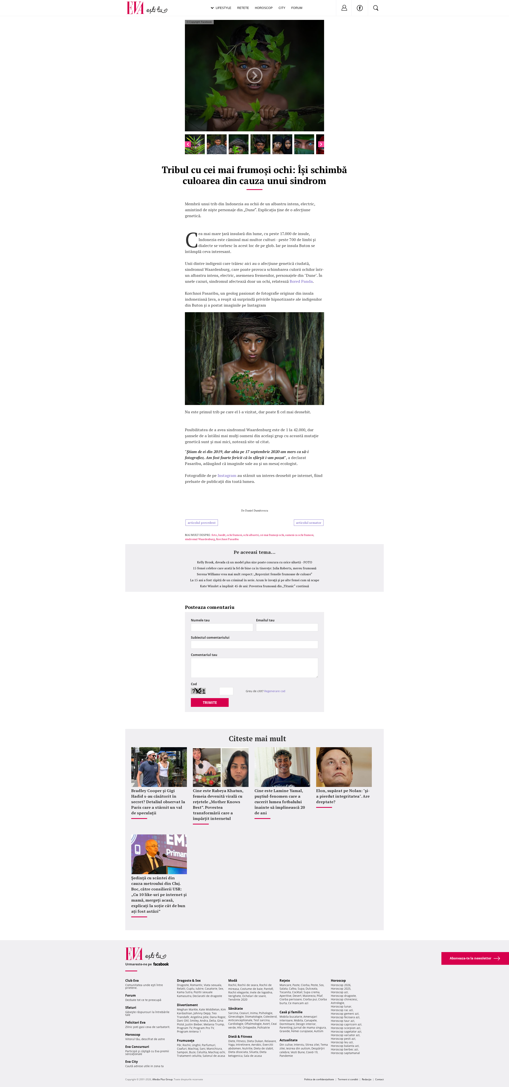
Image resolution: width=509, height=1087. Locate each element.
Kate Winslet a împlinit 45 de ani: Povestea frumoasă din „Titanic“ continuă (254, 586)
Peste (314, 985)
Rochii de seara (248, 985)
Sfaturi (130, 1007)
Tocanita (285, 992)
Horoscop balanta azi (345, 1046)
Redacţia (366, 1079)
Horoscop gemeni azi (345, 1013)
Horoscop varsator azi (345, 1035)
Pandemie (286, 1056)
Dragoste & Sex (189, 980)
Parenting (286, 1027)
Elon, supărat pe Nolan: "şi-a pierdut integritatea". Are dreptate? (343, 796)
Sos (321, 985)
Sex (221, 988)
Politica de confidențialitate (319, 1079)
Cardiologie (235, 1024)
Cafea (292, 988)
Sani (202, 1048)
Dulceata (311, 988)
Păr (179, 1045)
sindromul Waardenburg (200, 539)
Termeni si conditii (348, 1079)
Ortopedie (249, 1027)
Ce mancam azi (298, 1003)
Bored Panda (301, 281)
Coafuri (182, 1048)
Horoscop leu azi (342, 1042)
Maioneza (309, 996)
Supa (301, 988)
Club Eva (132, 980)
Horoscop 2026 (341, 985)
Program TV (184, 1028)
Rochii (187, 1045)
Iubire (200, 988)
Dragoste (183, 985)
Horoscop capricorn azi (346, 1024)
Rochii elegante (238, 992)
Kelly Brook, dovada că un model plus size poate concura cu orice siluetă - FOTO (254, 562)
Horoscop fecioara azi (345, 1017)
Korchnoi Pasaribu (227, 539)
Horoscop (264, 8)
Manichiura (214, 1048)
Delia (212, 1020)
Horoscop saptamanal (345, 1053)
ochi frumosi (234, 535)
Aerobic (256, 1044)
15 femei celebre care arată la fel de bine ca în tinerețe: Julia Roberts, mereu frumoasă (254, 568)
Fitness (241, 1041)
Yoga (231, 1044)
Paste (296, 985)
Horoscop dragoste (343, 996)
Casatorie (211, 988)
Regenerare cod (274, 691)
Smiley (194, 1020)
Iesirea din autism (298, 1048)
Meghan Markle (187, 1009)
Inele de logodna (261, 992)
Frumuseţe (185, 1040)
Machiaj (193, 1048)
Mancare (285, 985)
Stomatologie (253, 1016)
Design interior (306, 1024)
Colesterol (270, 1016)
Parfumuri (208, 1045)
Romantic (196, 985)
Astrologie (337, 1003)
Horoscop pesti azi (343, 1038)
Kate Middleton (209, 1009)
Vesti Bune (298, 1052)
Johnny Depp (202, 1013)
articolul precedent (202, 522)
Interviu (299, 1044)
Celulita (202, 1052)
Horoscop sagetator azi (346, 1031)
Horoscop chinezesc (344, 999)
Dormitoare (287, 1024)
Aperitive (285, 996)
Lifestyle (223, 8)
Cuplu (190, 988)
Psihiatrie (263, 1027)
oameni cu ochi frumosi (299, 535)
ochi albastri (251, 535)
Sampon (182, 1052)
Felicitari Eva (135, 1022)
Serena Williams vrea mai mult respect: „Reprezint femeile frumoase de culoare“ (254, 574)
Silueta (253, 1052)
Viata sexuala (212, 985)
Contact (379, 1079)
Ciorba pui (310, 999)
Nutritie (247, 1048)
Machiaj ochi (216, 1052)
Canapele (310, 1020)
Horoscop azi (339, 992)
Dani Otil (183, 1020)
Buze (192, 1052)
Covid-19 (312, 1052)
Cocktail (297, 992)
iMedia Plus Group (162, 1079)
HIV (239, 1027)
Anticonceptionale (240, 1020)
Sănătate (235, 1008)
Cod (194, 684)
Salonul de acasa (214, 1056)
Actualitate (288, 1040)
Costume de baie (251, 989)
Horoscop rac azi (342, 1010)
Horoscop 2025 (341, 988)
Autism (318, 1031)
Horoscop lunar (341, 1006)
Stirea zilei (312, 1044)
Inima (254, 1013)
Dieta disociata (238, 1052)
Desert (297, 996)
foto (214, 535)
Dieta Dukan (255, 1041)
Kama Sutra (184, 992)
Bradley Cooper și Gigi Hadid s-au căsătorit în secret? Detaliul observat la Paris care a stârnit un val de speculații (158, 802)
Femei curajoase (302, 1031)
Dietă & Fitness (240, 1036)
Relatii (181, 988)
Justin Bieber (193, 1024)
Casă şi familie (291, 1012)
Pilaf (319, 996)
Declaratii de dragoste (207, 996)
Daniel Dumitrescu (256, 510)
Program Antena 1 (189, 1031)
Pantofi (268, 989)
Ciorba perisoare (291, 999)
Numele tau (200, 620)
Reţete (285, 980)
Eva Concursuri (137, 1046)
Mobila (298, 1020)
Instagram (227, 475)
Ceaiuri (244, 1013)
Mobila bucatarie (291, 1016)
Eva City (131, 1061)
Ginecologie (236, 1016)
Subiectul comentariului (210, 637)
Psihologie (265, 1013)
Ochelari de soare (254, 996)
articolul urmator (308, 522)
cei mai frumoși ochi (272, 535)
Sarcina (233, 1013)
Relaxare (270, 1041)
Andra (204, 1020)
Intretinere (243, 1044)
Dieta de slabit (263, 1048)
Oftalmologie (253, 1024)
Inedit (221, 535)
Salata (284, 988)
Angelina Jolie (199, 1017)
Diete (231, 1041)
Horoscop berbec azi (344, 1049)
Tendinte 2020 (237, 999)
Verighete (234, 996)
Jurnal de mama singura (310, 1027)
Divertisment (187, 1005)
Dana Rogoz (217, 1017)
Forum (296, 8)
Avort (266, 1024)
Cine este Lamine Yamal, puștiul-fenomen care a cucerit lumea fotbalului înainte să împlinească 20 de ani (279, 802)
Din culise (286, 1044)
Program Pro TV (203, 1028)
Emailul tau (265, 620)
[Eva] (137, 4)
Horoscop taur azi (342, 1021)
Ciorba (305, 985)
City (282, 8)
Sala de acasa (253, 1056)
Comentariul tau (204, 655)
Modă (232, 980)
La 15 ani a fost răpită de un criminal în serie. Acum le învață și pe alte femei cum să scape (254, 580)
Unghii (196, 1045)
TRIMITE (210, 702)
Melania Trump (214, 1024)
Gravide (285, 1031)
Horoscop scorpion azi (345, 1028)
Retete (243, 8)
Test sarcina (262, 1020)
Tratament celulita (189, 1056)
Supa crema (312, 992)
